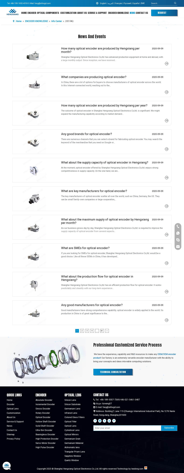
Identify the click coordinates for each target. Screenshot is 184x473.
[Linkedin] (100, 421)
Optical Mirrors (72, 434)
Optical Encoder (43, 417)
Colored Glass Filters (74, 417)
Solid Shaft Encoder (45, 426)
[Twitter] (104, 421)
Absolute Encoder (44, 400)
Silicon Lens (70, 400)
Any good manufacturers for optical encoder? (92, 305)
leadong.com (137, 468)
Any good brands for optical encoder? (86, 134)
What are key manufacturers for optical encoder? (94, 191)
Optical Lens (13, 408)
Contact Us (12, 430)
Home (9, 400)
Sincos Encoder (43, 408)
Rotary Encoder (43, 413)
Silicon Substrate (73, 404)
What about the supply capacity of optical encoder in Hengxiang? (104, 162)
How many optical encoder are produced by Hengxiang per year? (104, 105)
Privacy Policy (13, 439)
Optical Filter (71, 421)
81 (102, 331)
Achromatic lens (72, 447)
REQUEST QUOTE (162, 13)
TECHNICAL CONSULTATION (113, 372)
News (9, 426)
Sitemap (11, 434)
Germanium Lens (72, 408)
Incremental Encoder (45, 404)
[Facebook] (95, 421)
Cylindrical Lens (72, 430)
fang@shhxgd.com (42, 3)
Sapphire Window (73, 456)
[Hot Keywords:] (175, 3)
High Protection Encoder (47, 439)
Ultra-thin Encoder (44, 430)
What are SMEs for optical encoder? (85, 248)
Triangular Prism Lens (75, 451)
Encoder (10, 404)
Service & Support (15, 421)
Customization (13, 413)
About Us (11, 417)
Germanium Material (74, 443)
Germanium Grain (72, 439)
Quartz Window (72, 460)
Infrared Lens (71, 413)
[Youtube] (109, 421)
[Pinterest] (114, 421)
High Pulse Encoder (45, 447)
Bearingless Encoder (45, 434)
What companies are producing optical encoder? (93, 77)
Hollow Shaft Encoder (46, 421)
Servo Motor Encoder (45, 443)
